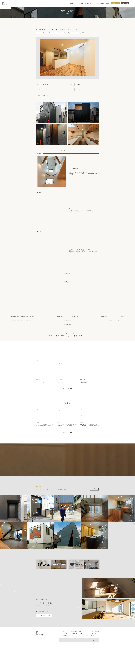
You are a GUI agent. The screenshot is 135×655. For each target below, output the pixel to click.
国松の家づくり (73, 3)
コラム (107, 3)
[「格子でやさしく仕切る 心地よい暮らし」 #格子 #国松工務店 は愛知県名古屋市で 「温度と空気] (94, 535)
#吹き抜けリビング (75, 32)
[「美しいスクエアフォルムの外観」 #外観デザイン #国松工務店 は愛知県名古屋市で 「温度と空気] (67, 535)
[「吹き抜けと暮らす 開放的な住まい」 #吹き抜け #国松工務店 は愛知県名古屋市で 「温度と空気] (40, 508)
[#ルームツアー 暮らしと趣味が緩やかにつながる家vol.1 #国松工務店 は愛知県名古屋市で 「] (67, 508)
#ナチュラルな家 (66, 32)
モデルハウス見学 (115, 3)
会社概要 (102, 3)
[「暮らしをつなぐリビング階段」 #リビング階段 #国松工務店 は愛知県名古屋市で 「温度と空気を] (13, 535)
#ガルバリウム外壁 (40, 32)
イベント (81, 3)
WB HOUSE (72, 640)
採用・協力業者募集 (95, 631)
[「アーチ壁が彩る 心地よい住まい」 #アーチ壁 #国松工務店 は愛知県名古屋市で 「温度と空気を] (40, 535)
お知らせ (65, 635)
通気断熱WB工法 (73, 631)
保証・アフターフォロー (84, 635)
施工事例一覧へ (67, 273)
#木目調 (82, 32)
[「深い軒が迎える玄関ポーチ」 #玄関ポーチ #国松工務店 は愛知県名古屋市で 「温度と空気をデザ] (13, 508)
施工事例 (87, 3)
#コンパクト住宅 (49, 32)
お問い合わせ (125, 3)
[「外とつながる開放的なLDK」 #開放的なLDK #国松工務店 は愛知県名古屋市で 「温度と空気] (94, 508)
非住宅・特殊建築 (94, 3)
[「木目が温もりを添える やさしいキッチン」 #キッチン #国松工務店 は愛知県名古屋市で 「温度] (121, 508)
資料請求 (93, 635)
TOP (60, 631)
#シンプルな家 (57, 32)
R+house (65, 640)
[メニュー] (132, 2)
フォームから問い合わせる (44, 615)
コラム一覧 (65, 633)
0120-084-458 (44, 603)
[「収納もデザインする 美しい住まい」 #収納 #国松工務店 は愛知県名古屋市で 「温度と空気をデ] (121, 535)
